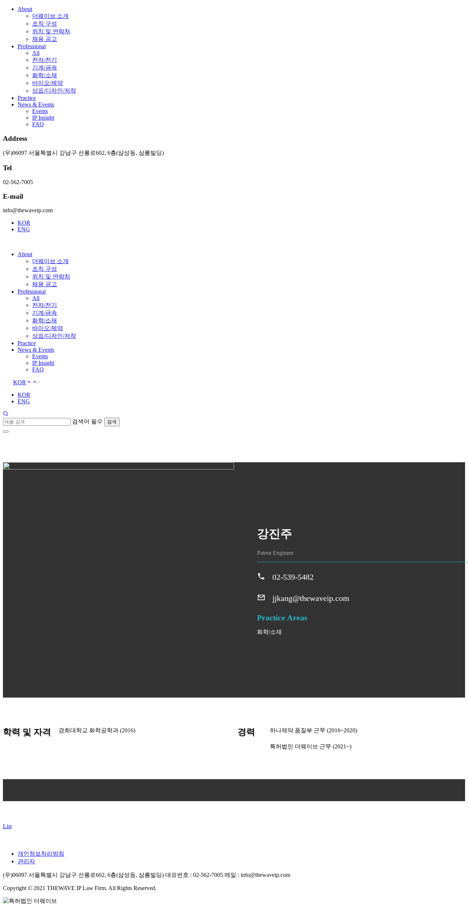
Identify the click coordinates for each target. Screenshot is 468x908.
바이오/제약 (47, 83)
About (25, 9)
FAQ (38, 124)
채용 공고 (44, 39)
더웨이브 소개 (50, 16)
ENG (24, 229)
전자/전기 (44, 60)
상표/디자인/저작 (54, 90)
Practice (27, 98)
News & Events (36, 104)
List (7, 826)
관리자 (26, 861)
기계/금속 (44, 67)
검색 (112, 422)
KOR (24, 223)
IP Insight (43, 118)
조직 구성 (44, 23)
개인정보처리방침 (41, 854)
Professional (32, 46)
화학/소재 (44, 75)
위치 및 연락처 (51, 31)
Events (40, 111)
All (35, 53)
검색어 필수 (87, 421)
